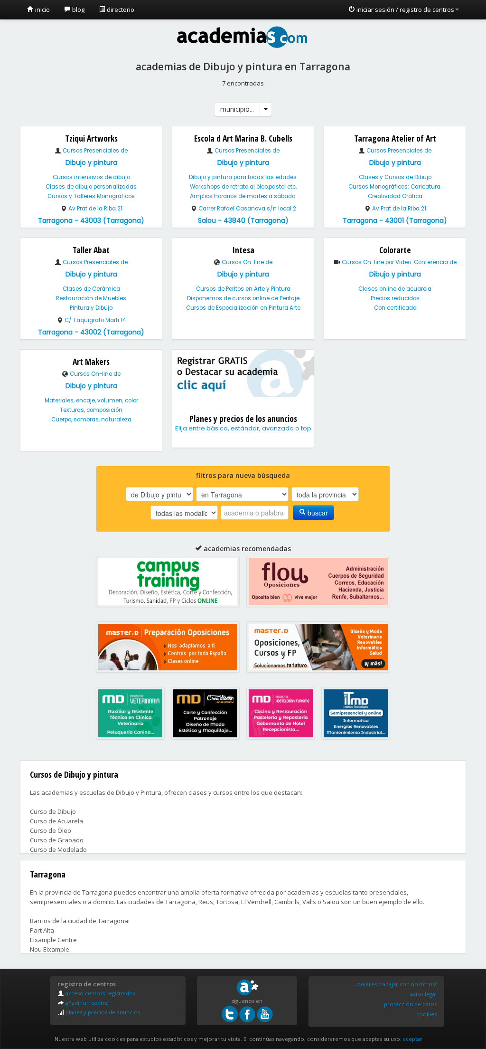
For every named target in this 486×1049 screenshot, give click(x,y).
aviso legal (423, 994)
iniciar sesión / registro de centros (404, 9)
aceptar (412, 1038)
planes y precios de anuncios (102, 1012)
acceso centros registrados (99, 993)
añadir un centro (86, 1002)
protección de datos (410, 1004)
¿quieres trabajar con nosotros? (396, 984)
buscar (317, 512)
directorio (119, 9)
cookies (426, 1014)
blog (77, 9)
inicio (42, 9)
